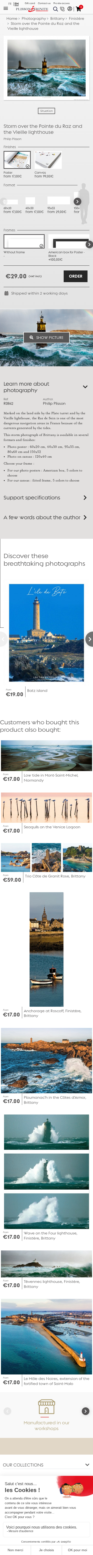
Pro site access (61, 3)
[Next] (77, 201)
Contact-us (44, 3)
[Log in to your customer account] (69, 9)
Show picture (49, 337)
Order (75, 276)
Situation (46, 111)
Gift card (30, 3)
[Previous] (4, 639)
